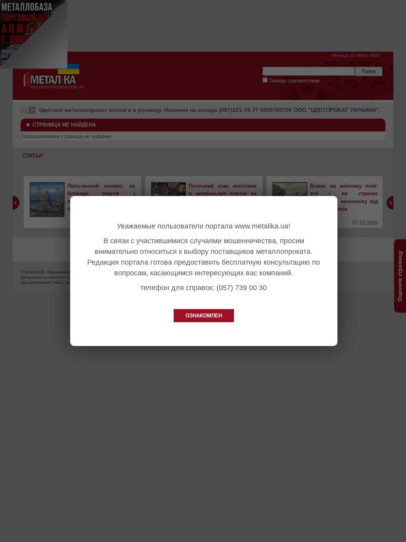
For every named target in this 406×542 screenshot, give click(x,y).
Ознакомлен (204, 316)
